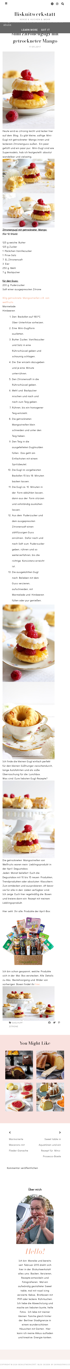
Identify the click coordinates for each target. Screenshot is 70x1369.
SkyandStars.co (62, 1364)
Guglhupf (17, 1022)
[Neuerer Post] (14, 1132)
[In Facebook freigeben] (49, 1022)
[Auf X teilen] (54, 1022)
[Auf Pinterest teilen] (59, 1022)
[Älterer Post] (56, 1132)
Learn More (29, 30)
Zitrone (13, 1026)
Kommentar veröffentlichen (22, 1168)
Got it (45, 30)
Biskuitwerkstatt (35, 14)
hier (37, 984)
